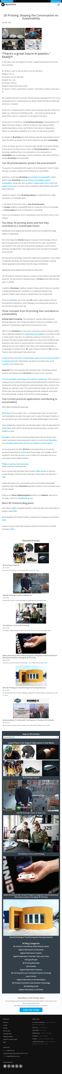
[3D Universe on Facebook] (9, 1066)
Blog (4, 1042)
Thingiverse (35, 1036)
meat (23, 455)
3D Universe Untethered (38, 1022)
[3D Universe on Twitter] (17, 1066)
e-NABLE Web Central (38, 1041)
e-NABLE (34, 1039)
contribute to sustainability (41, 177)
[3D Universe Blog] (5, 1066)
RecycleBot (6, 437)
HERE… (15, 511)
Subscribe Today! (31, 1009)
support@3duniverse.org (13, 1056)
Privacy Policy (6, 1031)
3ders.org (34, 1027)
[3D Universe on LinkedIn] (21, 1066)
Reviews (5, 1028)
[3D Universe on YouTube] (13, 1066)
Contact (5, 1025)
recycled (5, 364)
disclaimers (13, 300)
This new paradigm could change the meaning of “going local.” (25, 379)
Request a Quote (7, 1)
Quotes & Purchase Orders (10, 1039)
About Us (5, 1022)
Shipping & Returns (8, 1036)
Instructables (35, 1030)
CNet (4, 477)
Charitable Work (7, 1033)
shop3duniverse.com (25, 498)
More (37, 570)
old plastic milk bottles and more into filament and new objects (29, 443)
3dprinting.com (36, 1033)
